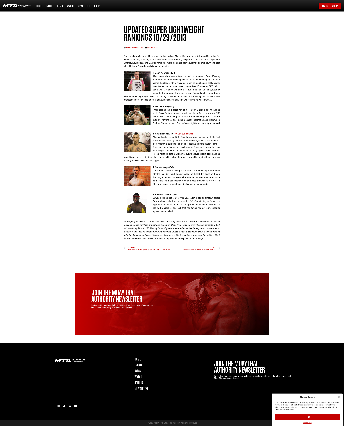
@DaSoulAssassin (184, 133)
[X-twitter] (70, 406)
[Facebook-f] (53, 406)
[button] (338, 397)
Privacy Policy (307, 423)
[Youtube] (75, 406)
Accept (307, 417)
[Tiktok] (64, 406)
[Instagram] (58, 406)
